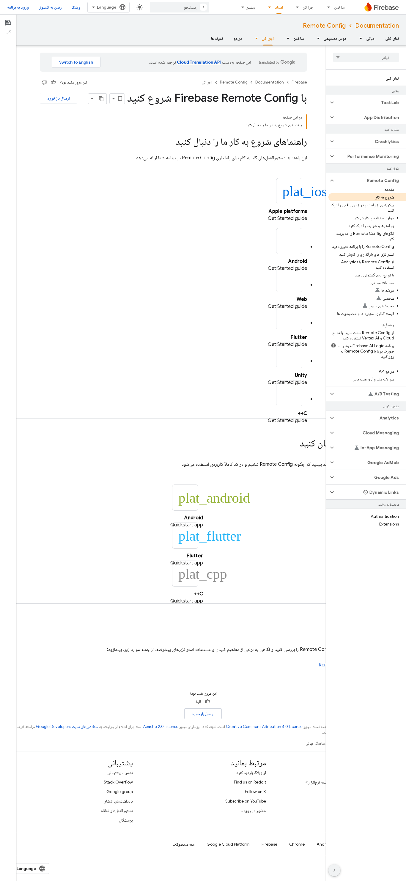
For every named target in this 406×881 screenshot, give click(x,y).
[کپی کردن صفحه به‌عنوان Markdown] (101, 99)
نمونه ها (217, 38)
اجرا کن (308, 7)
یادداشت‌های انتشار (118, 801)
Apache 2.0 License (160, 726)
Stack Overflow (118, 782)
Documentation (377, 25)
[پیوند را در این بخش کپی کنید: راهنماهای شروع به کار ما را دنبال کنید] (170, 142)
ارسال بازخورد (58, 98)
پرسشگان (126, 820)
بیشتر (250, 7)
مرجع (238, 38)
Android (324, 844)
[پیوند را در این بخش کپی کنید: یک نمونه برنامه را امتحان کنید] (294, 444)
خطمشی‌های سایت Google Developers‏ (67, 726)
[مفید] (53, 82)
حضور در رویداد (253, 810)
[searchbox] (366, 57)
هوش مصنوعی (335, 38)
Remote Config (324, 25)
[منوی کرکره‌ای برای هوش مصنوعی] (316, 38)
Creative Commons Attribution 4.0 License (264, 726)
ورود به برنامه (18, 7)
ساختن (339, 7)
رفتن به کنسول (50, 7)
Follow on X (255, 791)
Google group (119, 791)
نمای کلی (392, 38)
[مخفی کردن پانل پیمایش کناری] (334, 870)
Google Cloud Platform (228, 844)
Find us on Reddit (250, 782)
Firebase (299, 82)
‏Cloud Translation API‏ (199, 62)
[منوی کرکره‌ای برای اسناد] (268, 7)
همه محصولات (184, 844)
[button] (371, 102)
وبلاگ (75, 7)
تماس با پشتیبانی (120, 772)
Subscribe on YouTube (245, 801)
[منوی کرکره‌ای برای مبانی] (359, 38)
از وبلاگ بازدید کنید (251, 772)
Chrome (297, 844)
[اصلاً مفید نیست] (44, 82)
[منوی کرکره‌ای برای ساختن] (327, 7)
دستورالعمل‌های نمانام (117, 810)
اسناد (279, 7)
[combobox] (179, 7)
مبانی (370, 38)
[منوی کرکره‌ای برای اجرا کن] (295, 7)
